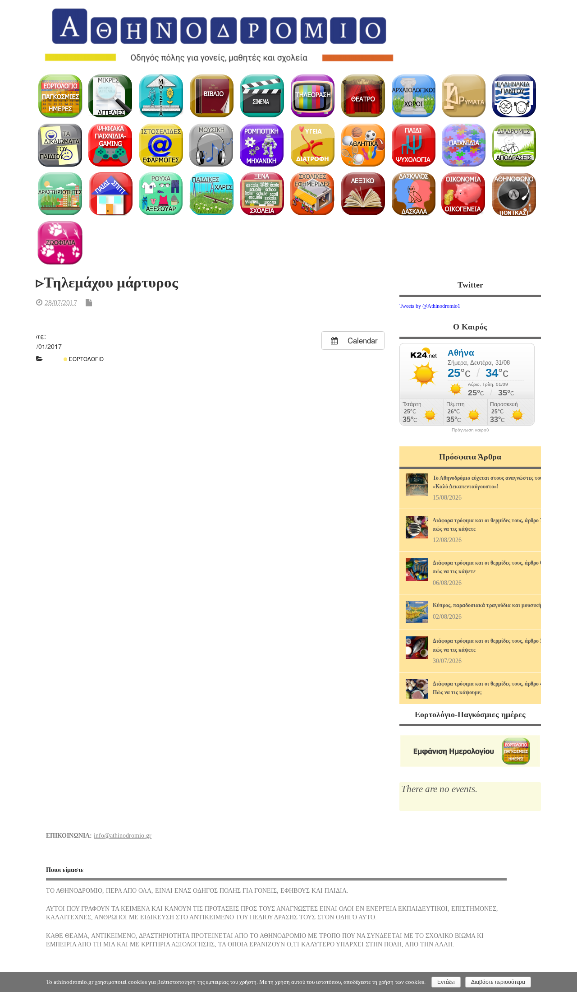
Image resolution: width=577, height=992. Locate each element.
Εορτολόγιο (86, 358)
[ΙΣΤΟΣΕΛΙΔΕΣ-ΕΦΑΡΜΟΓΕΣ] (161, 145)
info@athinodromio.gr (122, 835)
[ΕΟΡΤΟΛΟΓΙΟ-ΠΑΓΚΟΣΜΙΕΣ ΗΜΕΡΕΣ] (60, 96)
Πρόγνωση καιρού (470, 430)
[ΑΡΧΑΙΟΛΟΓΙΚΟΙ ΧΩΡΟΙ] (413, 96)
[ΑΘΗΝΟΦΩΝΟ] (514, 194)
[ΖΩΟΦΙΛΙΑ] (60, 243)
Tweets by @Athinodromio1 (429, 306)
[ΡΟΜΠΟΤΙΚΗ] (262, 145)
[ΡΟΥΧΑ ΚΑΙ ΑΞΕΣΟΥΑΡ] (161, 194)
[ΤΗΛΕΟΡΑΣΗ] (312, 96)
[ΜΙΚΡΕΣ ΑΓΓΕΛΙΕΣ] (111, 96)
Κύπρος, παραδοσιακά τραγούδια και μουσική (487, 605)
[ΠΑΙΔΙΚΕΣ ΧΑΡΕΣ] (212, 194)
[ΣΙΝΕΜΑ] (262, 96)
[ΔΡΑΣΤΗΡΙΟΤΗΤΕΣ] (60, 194)
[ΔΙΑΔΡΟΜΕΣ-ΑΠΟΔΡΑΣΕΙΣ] (514, 145)
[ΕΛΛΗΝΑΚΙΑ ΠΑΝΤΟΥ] (514, 96)
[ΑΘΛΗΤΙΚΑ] (363, 145)
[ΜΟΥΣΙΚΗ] (212, 145)
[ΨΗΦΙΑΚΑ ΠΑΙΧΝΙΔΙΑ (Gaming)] (111, 145)
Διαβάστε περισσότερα (498, 982)
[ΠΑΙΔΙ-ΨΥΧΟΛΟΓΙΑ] (413, 145)
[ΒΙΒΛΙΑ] (212, 96)
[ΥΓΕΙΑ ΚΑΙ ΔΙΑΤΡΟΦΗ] (312, 145)
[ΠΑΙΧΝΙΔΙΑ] (464, 145)
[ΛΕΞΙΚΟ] (363, 194)
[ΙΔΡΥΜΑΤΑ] (464, 96)
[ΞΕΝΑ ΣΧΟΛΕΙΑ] (262, 194)
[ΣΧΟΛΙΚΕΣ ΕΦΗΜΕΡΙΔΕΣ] (312, 194)
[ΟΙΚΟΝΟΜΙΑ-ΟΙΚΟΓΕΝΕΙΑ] (464, 194)
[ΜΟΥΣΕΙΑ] (161, 96)
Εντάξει (446, 982)
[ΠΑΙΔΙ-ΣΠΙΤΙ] (111, 194)
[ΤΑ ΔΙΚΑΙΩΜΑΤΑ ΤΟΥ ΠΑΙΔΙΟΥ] (60, 145)
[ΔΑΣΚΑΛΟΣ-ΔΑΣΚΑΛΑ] (413, 194)
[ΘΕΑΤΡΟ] (363, 96)
